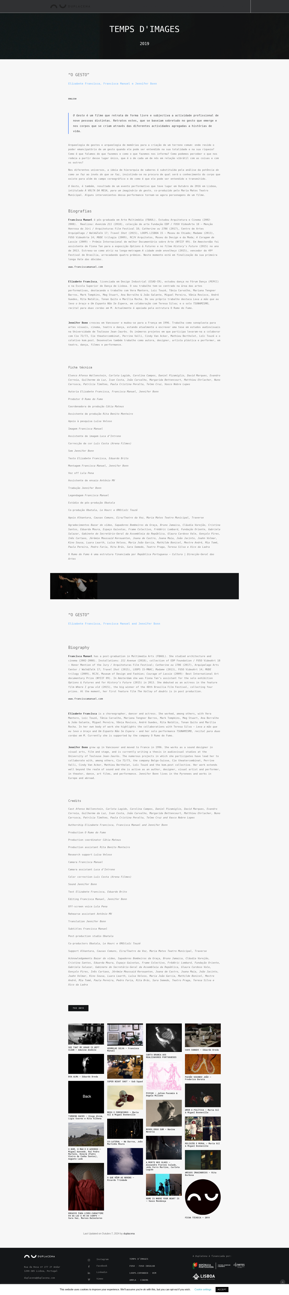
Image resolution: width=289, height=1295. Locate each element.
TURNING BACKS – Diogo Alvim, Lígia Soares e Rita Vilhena (85, 1117)
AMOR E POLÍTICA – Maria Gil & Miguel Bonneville (202, 1111)
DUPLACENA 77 (126, 6)
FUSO (167, 6)
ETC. (232, 6)
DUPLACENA (105, 6)
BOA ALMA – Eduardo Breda (83, 1076)
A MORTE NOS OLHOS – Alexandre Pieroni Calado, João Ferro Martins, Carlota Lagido (163, 1166)
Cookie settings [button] (203, 1289)
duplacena (129, 1233)
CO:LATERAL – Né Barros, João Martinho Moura (125, 1142)
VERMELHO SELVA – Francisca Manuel (123, 1049)
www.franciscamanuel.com (85, 266)
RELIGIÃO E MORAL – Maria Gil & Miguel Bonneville (202, 1144)
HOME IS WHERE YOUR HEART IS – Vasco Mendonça (162, 1199)
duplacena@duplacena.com (39, 1278)
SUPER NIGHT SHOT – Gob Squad (125, 1081)
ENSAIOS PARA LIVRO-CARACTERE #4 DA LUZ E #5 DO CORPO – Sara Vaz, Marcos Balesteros (85, 1215)
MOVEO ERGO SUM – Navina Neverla (160, 1130)
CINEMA (144, 1280)
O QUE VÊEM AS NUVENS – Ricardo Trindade (120, 1178)
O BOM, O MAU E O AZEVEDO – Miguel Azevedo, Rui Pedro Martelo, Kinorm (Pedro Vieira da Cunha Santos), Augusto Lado (84, 1154)
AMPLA (202, 6)
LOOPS (179, 6)
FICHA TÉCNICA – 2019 (197, 1217)
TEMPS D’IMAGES (149, 6)
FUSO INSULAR (147, 1266)
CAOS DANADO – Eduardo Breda (202, 1049)
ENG (242, 6)
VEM (190, 6)
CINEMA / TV (217, 6)
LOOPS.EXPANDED (138, 1273)
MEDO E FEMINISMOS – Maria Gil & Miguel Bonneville (123, 1113)
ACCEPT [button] (222, 1289)
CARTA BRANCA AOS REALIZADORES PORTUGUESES (161, 1055)
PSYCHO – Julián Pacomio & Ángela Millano (161, 1094)
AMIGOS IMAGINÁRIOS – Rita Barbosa (200, 1173)
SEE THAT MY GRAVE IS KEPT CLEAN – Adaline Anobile (84, 1048)
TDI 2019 (78, 1008)
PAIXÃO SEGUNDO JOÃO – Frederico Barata (198, 1078)
